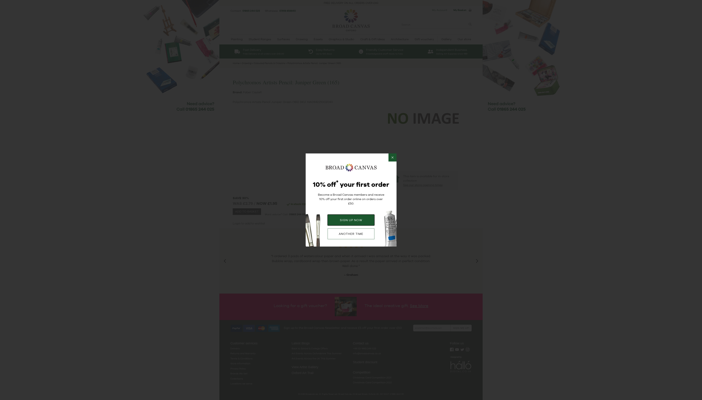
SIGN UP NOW (351, 220)
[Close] (392, 157)
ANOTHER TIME (351, 234)
